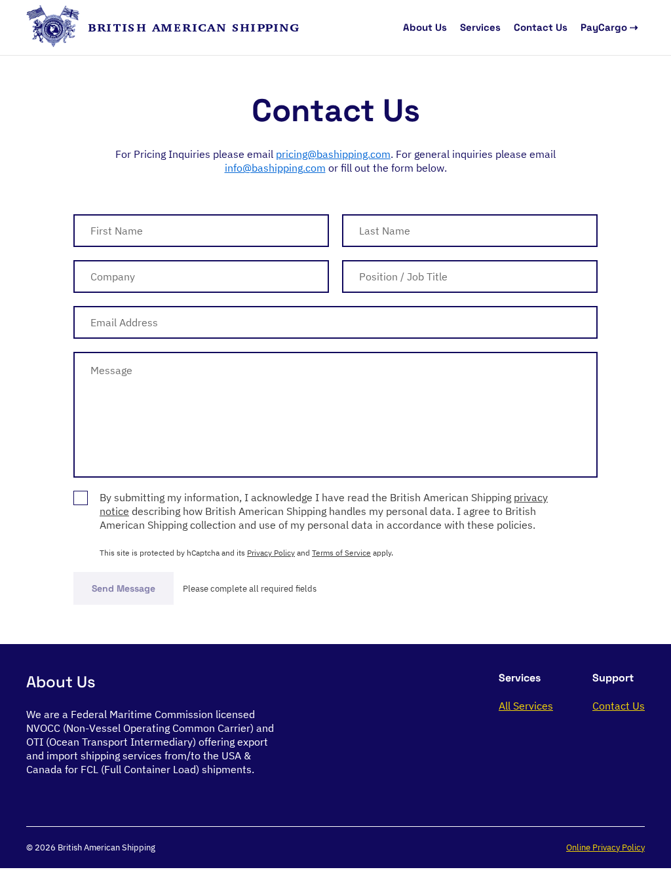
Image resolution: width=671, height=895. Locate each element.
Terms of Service (341, 553)
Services (480, 27)
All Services (526, 705)
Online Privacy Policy (605, 847)
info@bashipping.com (275, 167)
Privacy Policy (271, 553)
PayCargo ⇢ (609, 27)
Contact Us (540, 27)
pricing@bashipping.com (333, 154)
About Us (425, 27)
